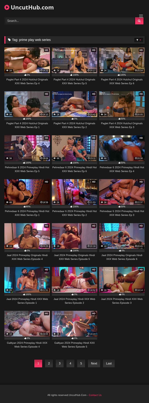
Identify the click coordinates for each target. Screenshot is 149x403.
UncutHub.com (31, 7)
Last (109, 363)
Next (94, 363)
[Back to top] (138, 392)
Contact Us (95, 395)
